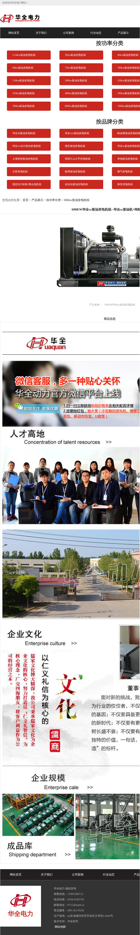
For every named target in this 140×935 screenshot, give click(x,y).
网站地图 (60, 926)
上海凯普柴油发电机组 (25, 158)
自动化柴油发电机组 (76, 184)
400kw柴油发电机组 (76, 93)
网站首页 (13, 32)
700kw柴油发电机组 (23, 106)
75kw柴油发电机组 (75, 67)
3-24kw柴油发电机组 (24, 55)
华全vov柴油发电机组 (77, 133)
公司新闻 (68, 32)
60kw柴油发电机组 (22, 67)
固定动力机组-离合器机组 (26, 184)
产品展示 (123, 32)
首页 (25, 200)
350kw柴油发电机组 (23, 93)
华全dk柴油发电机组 (23, 133)
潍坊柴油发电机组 (75, 146)
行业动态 (95, 32)
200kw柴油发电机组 (76, 80)
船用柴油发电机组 (75, 171)
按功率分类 (53, 200)
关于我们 (41, 32)
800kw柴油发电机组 (76, 106)
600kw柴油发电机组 (77, 200)
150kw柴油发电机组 (23, 80)
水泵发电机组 (20, 171)
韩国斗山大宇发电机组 (77, 158)
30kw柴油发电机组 (75, 55)
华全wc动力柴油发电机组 (26, 146)
